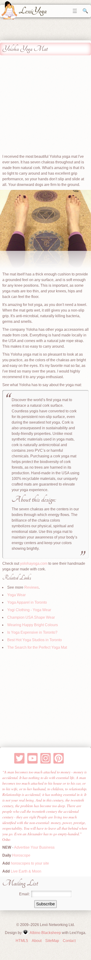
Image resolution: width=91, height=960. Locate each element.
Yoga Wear (16, 595)
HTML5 (22, 941)
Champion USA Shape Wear (31, 617)
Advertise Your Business (34, 847)
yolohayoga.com (33, 563)
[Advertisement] (45, 105)
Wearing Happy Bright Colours (32, 625)
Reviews (31, 587)
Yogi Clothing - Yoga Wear (29, 610)
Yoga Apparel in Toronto (27, 602)
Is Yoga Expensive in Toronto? (32, 632)
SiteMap (52, 941)
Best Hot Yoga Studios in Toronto (34, 640)
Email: (24, 894)
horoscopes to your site (29, 863)
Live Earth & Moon (25, 871)
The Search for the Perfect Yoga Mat (37, 647)
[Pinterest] (58, 758)
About (37, 941)
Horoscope (21, 855)
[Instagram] (45, 758)
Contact (69, 941)
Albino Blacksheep (45, 933)
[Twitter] (19, 758)
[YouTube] (32, 758)
